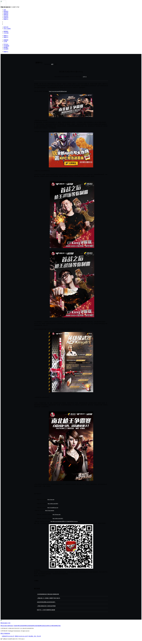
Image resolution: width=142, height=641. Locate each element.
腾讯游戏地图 (36, 625)
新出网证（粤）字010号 (34, 636)
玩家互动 (6, 17)
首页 (5, 9)
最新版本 (6, 31)
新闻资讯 (6, 11)
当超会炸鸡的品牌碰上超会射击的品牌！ (46, 602)
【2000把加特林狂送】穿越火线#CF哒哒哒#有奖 (48, 594)
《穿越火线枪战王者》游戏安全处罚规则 (46, 606)
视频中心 (6, 35)
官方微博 (6, 49)
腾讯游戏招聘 (21, 625)
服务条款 (10, 625)
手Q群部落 (6, 45)
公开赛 (5, 41)
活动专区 (6, 16)
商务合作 (49, 625)
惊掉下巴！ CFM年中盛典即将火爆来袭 (46, 609)
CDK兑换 (6, 33)
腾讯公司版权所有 (5, 633)
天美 (9, 623)
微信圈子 (6, 47)
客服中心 (6, 19)
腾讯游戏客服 (28, 625)
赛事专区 (6, 14)
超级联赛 (6, 40)
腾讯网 (54, 625)
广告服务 (15, 625)
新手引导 (6, 27)
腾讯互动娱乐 (4, 623)
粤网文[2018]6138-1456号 (21, 636)
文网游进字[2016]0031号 (8, 636)
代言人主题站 (7, 28)
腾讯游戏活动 (43, 625)
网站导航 (58, 625)
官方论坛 (6, 44)
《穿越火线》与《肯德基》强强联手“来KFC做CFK (48, 598)
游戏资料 (6, 13)
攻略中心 (6, 37)
